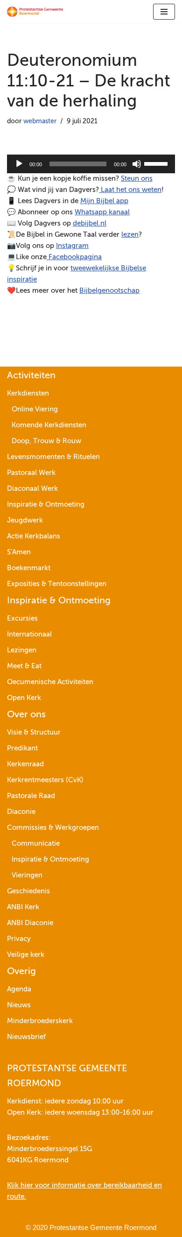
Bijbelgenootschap (109, 290)
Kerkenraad (25, 764)
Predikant (22, 748)
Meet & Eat (24, 666)
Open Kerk (24, 697)
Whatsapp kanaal (102, 212)
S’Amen (19, 552)
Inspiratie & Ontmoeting (45, 504)
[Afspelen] (19, 164)
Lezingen (21, 650)
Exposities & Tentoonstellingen (56, 583)
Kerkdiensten (28, 393)
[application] (91, 164)
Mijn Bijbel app (104, 201)
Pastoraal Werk (31, 472)
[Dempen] (136, 164)
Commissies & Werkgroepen (53, 827)
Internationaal (29, 634)
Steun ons (137, 178)
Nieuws (19, 1005)
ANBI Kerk (23, 907)
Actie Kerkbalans (33, 536)
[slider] (157, 163)
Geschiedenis (28, 891)
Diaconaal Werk (32, 488)
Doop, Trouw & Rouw (46, 441)
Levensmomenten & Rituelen (53, 456)
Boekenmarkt (28, 568)
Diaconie (21, 811)
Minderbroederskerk (40, 1021)
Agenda (19, 989)
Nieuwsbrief (26, 1036)
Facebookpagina (74, 257)
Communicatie (36, 843)
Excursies (22, 618)
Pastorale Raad (31, 795)
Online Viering (35, 409)
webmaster (39, 122)
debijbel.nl (89, 223)
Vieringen (27, 875)
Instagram (72, 245)
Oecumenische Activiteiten (50, 682)
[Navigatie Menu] (164, 12)
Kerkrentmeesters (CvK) (45, 780)
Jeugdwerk (25, 520)
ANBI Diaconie (30, 922)
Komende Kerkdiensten (49, 425)
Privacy (19, 938)
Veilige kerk (25, 954)
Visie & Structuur (34, 732)
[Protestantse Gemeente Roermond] (35, 12)
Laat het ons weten (130, 189)
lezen (130, 234)
